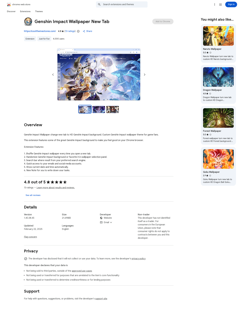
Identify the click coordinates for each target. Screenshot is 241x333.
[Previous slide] (53, 74)
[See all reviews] (33, 195)
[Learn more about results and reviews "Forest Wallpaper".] (210, 134)
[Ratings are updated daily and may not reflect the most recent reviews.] (78, 31)
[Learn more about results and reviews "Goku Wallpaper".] (210, 175)
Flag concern (30, 237)
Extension (30, 39)
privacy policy (138, 258)
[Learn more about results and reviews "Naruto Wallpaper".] (210, 52)
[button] (220, 4)
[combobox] (125, 4)
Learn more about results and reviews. (56, 187)
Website (108, 218)
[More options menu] (214, 4)
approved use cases (82, 271)
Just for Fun (44, 39)
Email (106, 222)
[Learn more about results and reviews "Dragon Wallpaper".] (210, 93)
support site (101, 298)
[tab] (11, 11)
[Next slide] (144, 74)
